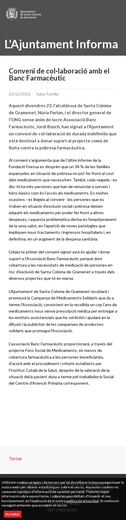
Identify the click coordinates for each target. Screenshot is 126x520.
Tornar (15, 458)
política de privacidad (82, 501)
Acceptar (13, 514)
